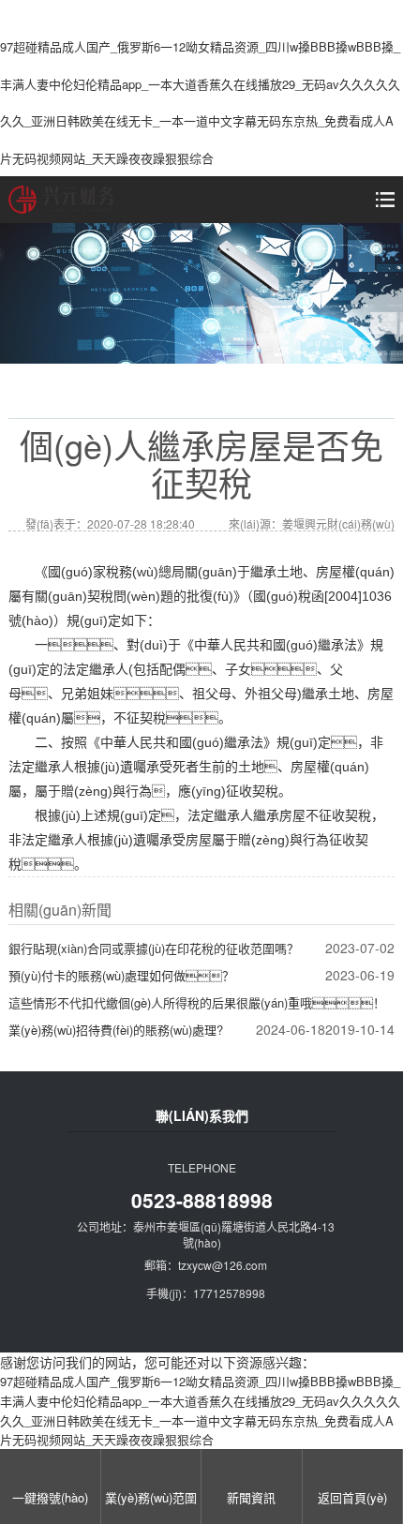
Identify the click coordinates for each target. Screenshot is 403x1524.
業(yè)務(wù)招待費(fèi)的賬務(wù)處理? (115, 1029)
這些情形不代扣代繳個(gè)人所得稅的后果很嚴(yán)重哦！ (196, 1002)
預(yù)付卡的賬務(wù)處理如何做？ (121, 975)
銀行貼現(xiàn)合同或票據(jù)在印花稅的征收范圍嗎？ (153, 948)
